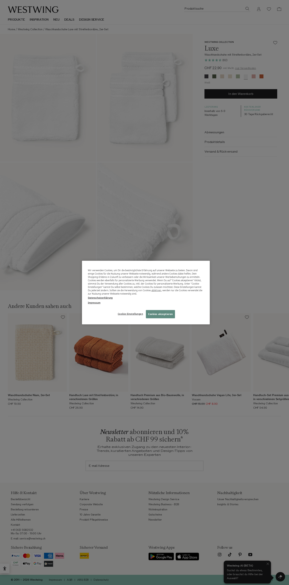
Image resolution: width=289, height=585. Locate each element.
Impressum (94, 302)
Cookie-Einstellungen (130, 313)
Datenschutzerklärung (100, 297)
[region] (146, 292)
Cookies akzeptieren (160, 314)
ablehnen (156, 290)
